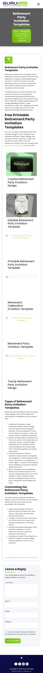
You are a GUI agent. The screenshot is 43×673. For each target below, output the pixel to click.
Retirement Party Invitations (21, 32)
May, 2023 (8, 60)
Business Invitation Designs (15, 145)
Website (8, 622)
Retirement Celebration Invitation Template (20, 306)
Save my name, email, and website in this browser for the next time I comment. (20, 633)
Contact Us (27, 671)
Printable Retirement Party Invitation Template (21, 265)
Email (7, 611)
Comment (9, 583)
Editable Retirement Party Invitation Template (20, 223)
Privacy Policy (17, 671)
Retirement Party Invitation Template (20, 345)
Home (16, 31)
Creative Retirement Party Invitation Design (21, 182)
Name (8, 601)
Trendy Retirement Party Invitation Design (20, 385)
